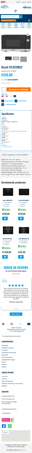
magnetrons (12, 155)
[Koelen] (22, 24)
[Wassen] (3, 24)
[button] (27, 34)
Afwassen (16, 27)
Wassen (3, 27)
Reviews (4, 364)
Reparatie (5, 355)
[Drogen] (9, 24)
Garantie (4, 350)
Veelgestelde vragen (8, 360)
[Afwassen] (16, 24)
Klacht (4, 362)
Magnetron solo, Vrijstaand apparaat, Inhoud (14, 131)
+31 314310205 (6, 413)
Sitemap (4, 386)
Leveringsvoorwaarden (9, 352)
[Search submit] (20, 16)
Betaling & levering (7, 348)
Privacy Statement (7, 381)
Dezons (23, 450)
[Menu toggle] (29, 20)
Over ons (4, 376)
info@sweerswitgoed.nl (9, 409)
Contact (4, 379)
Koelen (22, 27)
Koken (29, 27)
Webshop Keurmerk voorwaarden (12, 383)
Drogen (9, 27)
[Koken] (28, 24)
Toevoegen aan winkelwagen (18, 89)
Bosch (3, 125)
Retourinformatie (7, 357)
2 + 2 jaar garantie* (7, 146)
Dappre (4, 367)
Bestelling (5, 345)
